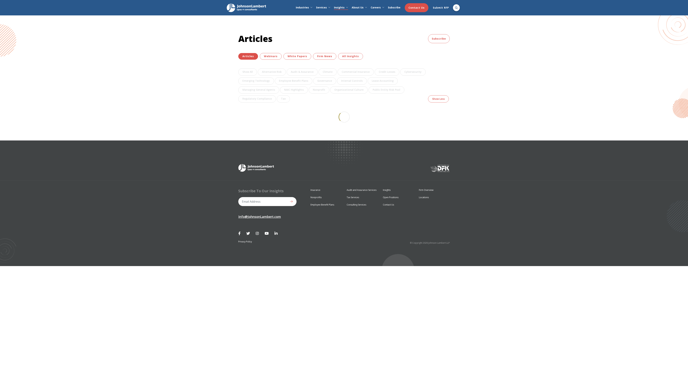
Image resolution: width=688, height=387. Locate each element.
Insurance (315, 190)
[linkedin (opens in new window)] (276, 233)
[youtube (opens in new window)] (267, 233)
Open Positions (390, 197)
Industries (302, 7)
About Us (358, 7)
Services (321, 7)
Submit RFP (441, 7)
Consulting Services (356, 204)
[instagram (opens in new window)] (257, 233)
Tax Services (353, 197)
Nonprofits (316, 197)
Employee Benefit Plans (322, 204)
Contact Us (416, 7)
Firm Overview (426, 190)
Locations (424, 197)
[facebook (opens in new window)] (239, 233)
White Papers (297, 56)
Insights (339, 7)
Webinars (271, 56)
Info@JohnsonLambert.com (259, 216)
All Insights (350, 56)
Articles (248, 56)
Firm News (324, 56)
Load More (344, 117)
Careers (376, 7)
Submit (292, 201)
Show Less (438, 99)
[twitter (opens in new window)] (248, 233)
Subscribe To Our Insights (261, 190)
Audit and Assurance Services (361, 190)
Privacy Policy (245, 241)
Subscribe (394, 7)
